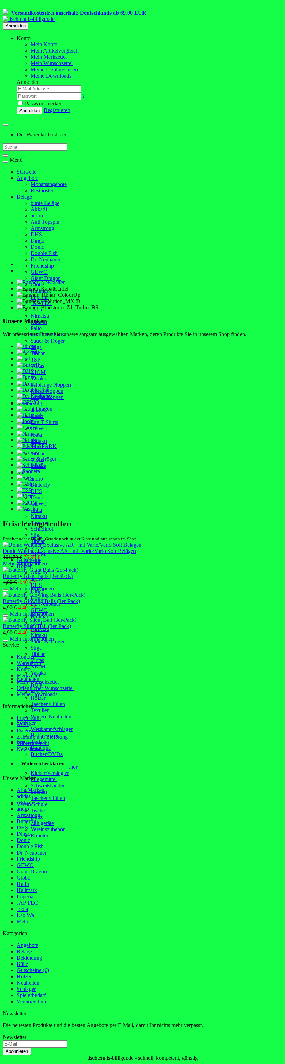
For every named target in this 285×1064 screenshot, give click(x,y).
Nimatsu (40, 316)
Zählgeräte (42, 823)
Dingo (37, 241)
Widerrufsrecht (33, 743)
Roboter (39, 836)
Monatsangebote (49, 184)
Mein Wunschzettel (38, 682)
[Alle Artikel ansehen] (26, 346)
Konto (24, 669)
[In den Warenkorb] (5, 590)
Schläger (26, 989)
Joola (22, 909)
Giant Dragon (46, 278)
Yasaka (38, 378)
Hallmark (27, 890)
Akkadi (39, 209)
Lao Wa (25, 915)
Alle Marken (30, 790)
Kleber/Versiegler (50, 773)
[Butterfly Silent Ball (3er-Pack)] (39, 620)
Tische (38, 810)
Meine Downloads (37, 694)
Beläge (24, 197)
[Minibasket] (5, 125)
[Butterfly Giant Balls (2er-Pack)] (40, 570)
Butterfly (40, 485)
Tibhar (38, 654)
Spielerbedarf (31, 995)
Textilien (40, 710)
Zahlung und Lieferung (42, 737)
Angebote (27, 178)
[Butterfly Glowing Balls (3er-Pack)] (44, 595)
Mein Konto (44, 44)
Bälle (22, 964)
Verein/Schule (32, 1002)
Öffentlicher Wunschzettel (45, 688)
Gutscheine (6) (33, 970)
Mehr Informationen (25, 563)
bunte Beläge (45, 203)
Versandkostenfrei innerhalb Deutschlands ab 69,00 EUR (78, 13)
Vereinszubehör (48, 829)
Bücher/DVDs (47, 754)
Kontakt (25, 657)
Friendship (42, 266)
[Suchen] (5, 155)
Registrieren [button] (57, 110)
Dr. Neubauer (45, 259)
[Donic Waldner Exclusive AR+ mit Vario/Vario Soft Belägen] (72, 545)
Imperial (26, 896)
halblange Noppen (51, 385)
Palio (36, 328)
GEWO (39, 272)
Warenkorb (29, 663)
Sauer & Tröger (48, 341)
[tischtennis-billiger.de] (29, 19)
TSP (35, 360)
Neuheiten (28, 983)
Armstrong (42, 228)
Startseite (26, 172)
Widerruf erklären (43, 764)
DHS (36, 234)
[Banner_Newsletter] (41, 282)
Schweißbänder (48, 785)
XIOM (38, 372)
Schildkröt (42, 529)
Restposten (43, 190)
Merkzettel (28, 675)
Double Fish (44, 253)
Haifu (23, 884)
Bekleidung (29, 958)
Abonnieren (17, 1051)
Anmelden (16, 26)
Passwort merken (43, 103)
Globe (23, 878)
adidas (24, 796)
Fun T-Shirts (44, 422)
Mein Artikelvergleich (55, 51)
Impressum (29, 718)
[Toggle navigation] (5, 162)
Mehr (22, 921)
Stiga (36, 347)
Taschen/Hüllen (48, 704)
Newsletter (28, 749)
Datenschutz (30, 730)
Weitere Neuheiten (51, 717)
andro (37, 216)
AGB (23, 724)
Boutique (41, 748)
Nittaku (39, 441)
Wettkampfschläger (52, 729)
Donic (37, 247)
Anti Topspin (45, 222)
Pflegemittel (44, 779)
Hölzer (38, 698)
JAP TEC (27, 903)
